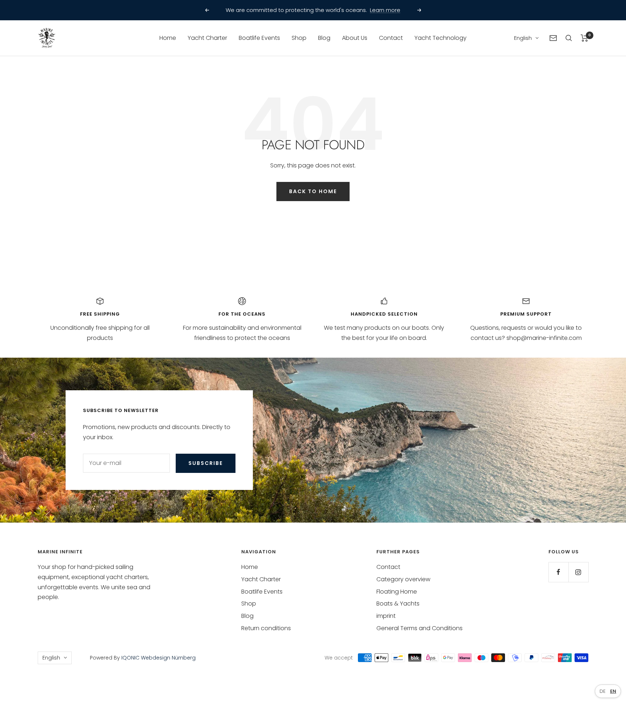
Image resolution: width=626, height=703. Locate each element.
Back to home (313, 191)
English (523, 38)
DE (603, 691)
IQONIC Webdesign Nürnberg (158, 657)
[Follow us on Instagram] (578, 572)
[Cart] (584, 38)
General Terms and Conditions (419, 628)
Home (167, 38)
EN (613, 691)
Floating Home (396, 591)
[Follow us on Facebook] (558, 572)
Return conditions (266, 628)
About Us (354, 38)
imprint (386, 616)
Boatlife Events (259, 38)
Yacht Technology (440, 38)
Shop (299, 38)
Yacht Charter (207, 38)
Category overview (403, 579)
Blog (324, 38)
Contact (391, 38)
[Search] (569, 38)
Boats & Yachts (398, 603)
